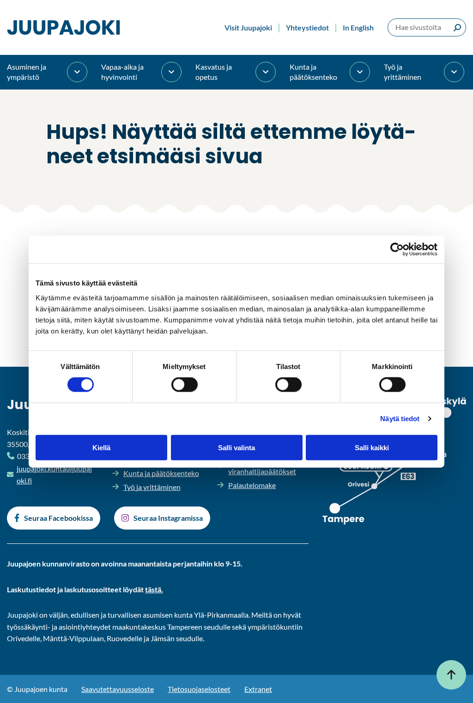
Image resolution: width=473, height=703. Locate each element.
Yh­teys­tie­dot (307, 27)
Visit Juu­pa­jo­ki (248, 27)
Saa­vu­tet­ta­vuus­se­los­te (117, 689)
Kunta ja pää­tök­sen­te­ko (313, 71)
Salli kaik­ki (372, 447)
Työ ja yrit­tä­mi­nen (402, 71)
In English (358, 27)
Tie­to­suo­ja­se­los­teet (199, 689)
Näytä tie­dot (399, 419)
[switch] (184, 384)
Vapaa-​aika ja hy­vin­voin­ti (122, 71)
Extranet (258, 689)
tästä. (154, 589)
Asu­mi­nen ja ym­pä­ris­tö (26, 71)
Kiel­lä (101, 447)
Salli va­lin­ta (236, 447)
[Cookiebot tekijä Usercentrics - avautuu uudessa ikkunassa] (397, 249)
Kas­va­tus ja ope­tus (213, 71)
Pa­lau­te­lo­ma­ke (252, 485)
